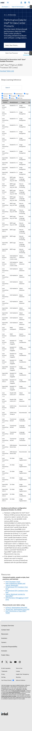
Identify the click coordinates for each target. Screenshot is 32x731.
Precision (5, 96)
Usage (27, 93)
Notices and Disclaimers (14, 692)
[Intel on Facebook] (2, 662)
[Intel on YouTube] (15, 662)
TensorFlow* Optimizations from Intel (17, 609)
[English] (25, 2)
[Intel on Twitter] (6, 662)
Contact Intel (5, 630)
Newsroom (4, 634)
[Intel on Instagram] (19, 662)
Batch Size (19, 98)
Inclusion (4, 651)
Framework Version (7, 93)
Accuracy (5, 98)
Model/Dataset (18, 93)
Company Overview (7, 625)
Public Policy (5, 655)
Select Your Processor (11, 53)
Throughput (13, 96)
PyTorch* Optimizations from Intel (16, 607)
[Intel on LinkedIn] (10, 662)
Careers (3, 642)
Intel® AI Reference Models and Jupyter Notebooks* (15, 584)
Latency (12, 98)
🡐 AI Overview (10, 15)
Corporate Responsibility (9, 647)
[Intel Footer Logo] (4, 714)
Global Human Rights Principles (8, 696)
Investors (4, 638)
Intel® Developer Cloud (13, 582)
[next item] (31, 6)
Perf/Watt (21, 96)
